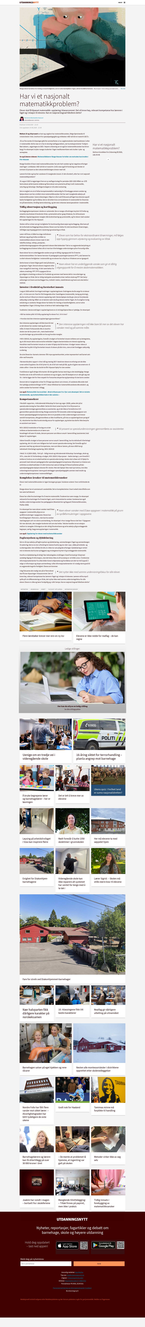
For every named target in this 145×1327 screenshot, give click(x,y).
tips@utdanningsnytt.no (75, 1275)
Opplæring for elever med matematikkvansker (44, 533)
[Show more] (108, 159)
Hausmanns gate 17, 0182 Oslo (75, 1281)
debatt (43, 589)
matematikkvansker (71, 589)
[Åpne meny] (124, 2)
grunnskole (34, 589)
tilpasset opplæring (55, 589)
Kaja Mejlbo (79, 1272)
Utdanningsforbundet (75, 1278)
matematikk (24, 589)
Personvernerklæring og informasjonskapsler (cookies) (72, 1288)
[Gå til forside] (29, 2)
